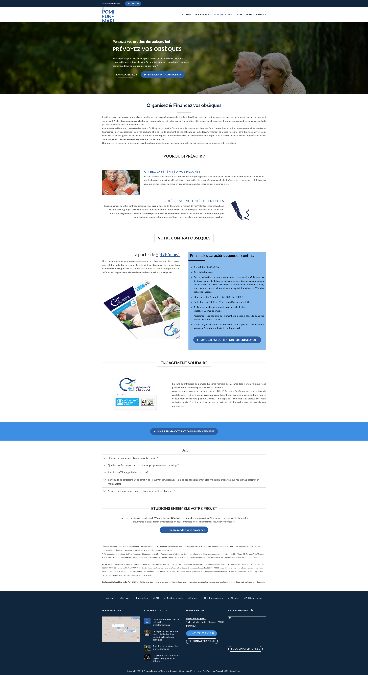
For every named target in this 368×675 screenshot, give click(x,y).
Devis (238, 14)
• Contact (192, 598)
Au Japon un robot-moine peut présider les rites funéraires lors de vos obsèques (165, 635)
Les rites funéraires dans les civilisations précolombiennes (166, 622)
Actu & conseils (256, 14)
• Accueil (110, 598)
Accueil (186, 14)
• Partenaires (141, 598)
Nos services (222, 14)
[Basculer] (105, 458)
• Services (124, 598)
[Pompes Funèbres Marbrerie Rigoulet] (108, 14)
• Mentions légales (173, 598)
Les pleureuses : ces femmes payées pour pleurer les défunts (166, 658)
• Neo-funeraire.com (212, 598)
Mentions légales (233, 671)
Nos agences (202, 14)
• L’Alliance (233, 598)
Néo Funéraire (218, 671)
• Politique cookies (253, 598)
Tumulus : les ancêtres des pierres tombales (165, 647)
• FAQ (156, 598)
